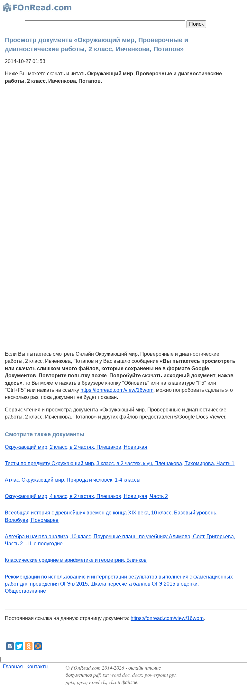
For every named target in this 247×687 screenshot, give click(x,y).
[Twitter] (19, 646)
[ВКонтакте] (10, 646)
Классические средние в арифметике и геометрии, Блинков (76, 560)
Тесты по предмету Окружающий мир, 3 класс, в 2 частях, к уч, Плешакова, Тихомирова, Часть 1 (119, 463)
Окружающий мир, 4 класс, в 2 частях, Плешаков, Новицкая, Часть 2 (86, 496)
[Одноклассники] (28, 646)
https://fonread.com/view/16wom (116, 390)
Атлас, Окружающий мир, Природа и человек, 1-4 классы (73, 480)
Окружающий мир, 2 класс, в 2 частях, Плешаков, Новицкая (76, 447)
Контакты (37, 666)
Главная (13, 666)
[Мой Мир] (38, 646)
